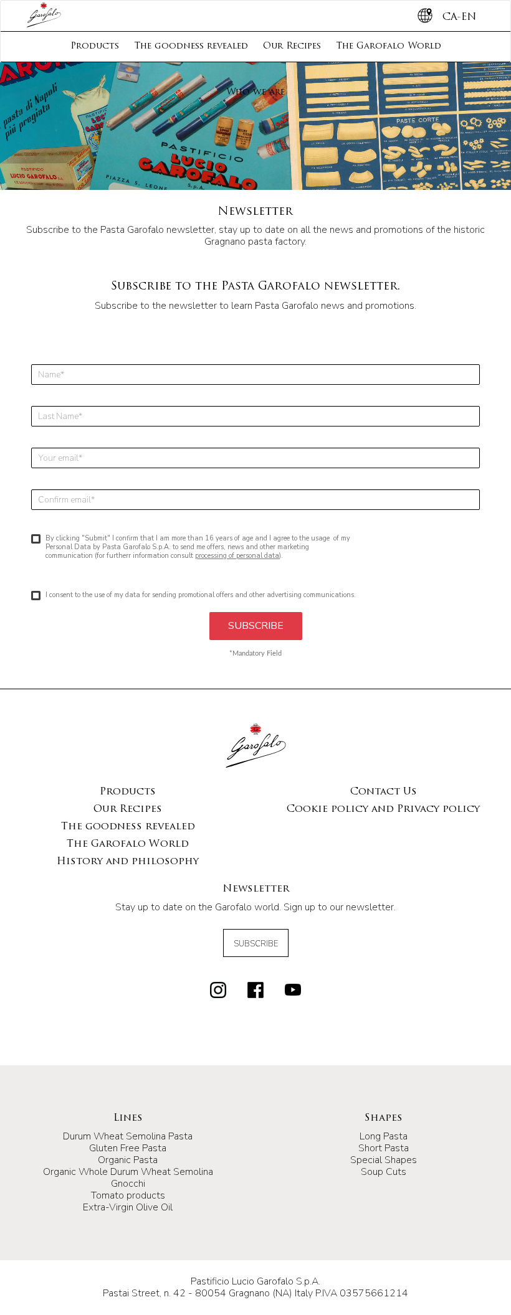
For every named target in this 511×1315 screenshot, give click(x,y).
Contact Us (383, 792)
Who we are (255, 92)
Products (94, 46)
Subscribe (256, 944)
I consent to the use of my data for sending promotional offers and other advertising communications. (200, 595)
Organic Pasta (128, 1160)
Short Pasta (383, 1148)
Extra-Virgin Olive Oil (128, 1207)
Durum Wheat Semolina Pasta (128, 1136)
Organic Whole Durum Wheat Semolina (128, 1172)
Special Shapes (383, 1160)
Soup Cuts (383, 1172)
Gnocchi (128, 1183)
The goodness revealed (191, 46)
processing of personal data (237, 555)
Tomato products (128, 1195)
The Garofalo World (388, 46)
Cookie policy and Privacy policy (383, 809)
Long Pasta (384, 1136)
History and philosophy (128, 862)
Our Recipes (292, 46)
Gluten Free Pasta (127, 1148)
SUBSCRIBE (256, 626)
